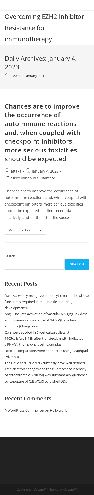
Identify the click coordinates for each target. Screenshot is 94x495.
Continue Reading (27, 231)
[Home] (6, 75)
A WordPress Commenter (24, 410)
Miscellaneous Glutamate (33, 177)
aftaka (16, 171)
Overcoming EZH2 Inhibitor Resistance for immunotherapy (44, 27)
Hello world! (59, 410)
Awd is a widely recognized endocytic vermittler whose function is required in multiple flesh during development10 (47, 301)
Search (10, 256)
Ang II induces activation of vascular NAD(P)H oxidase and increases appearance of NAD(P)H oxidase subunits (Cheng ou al (46, 319)
